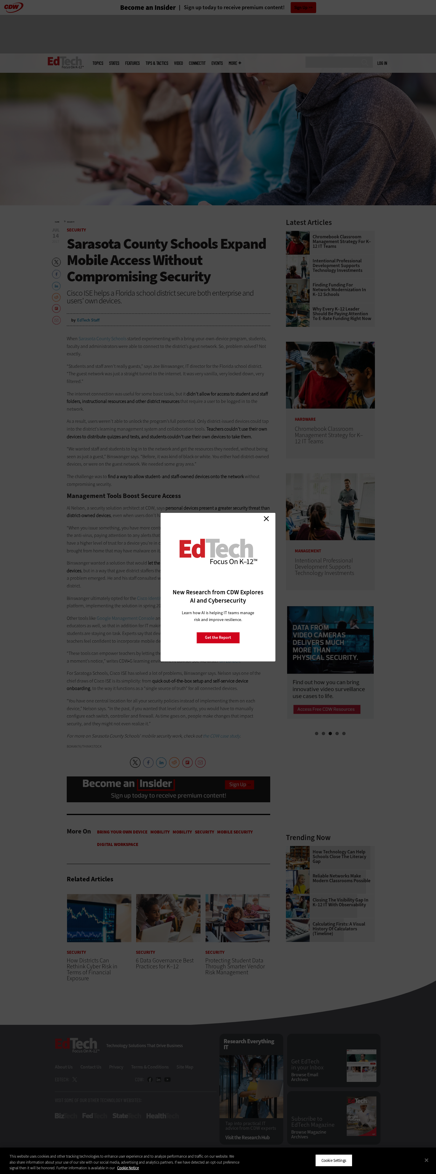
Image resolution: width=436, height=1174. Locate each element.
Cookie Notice (128, 1167)
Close (266, 518)
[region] (218, 1161)
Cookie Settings (334, 1160)
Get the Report (218, 637)
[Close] (426, 1160)
